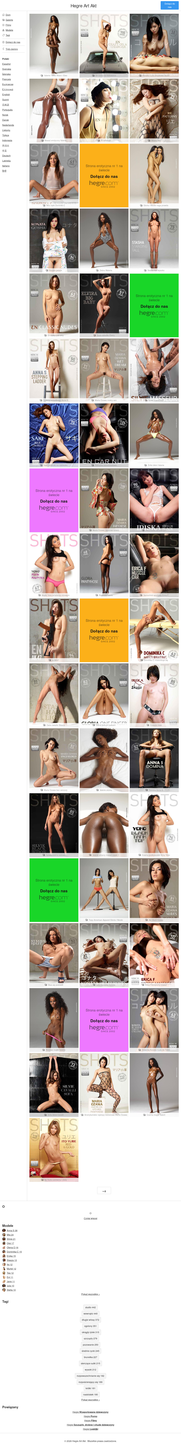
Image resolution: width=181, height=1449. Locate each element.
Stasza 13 (12, 1260)
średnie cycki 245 (90, 1350)
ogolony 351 (90, 1326)
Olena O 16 (12, 1247)
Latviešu (6, 160)
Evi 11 (10, 1277)
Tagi (8, 35)
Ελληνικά (7, 89)
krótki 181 (90, 1388)
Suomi (5, 99)
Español (6, 64)
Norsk (5, 114)
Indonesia (7, 140)
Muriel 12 (11, 1268)
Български (7, 84)
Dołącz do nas (170, 5)
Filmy (8, 25)
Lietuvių (6, 130)
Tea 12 (10, 1273)
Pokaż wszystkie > (90, 1294)
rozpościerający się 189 (90, 1382)
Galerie (9, 20)
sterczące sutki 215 (90, 1363)
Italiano (6, 165)
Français (6, 79)
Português (7, 109)
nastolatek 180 (90, 1394)
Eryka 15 (11, 1256)
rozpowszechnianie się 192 (90, 1375)
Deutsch (6, 155)
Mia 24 (10, 1234)
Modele (9, 30)
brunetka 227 (90, 1357)
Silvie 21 (11, 1239)
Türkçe (5, 135)
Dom (8, 14)
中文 (4, 150)
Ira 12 (9, 1264)
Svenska (6, 69)
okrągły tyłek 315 (90, 1332)
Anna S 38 (12, 1230)
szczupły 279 (90, 1338)
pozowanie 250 (90, 1344)
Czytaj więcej (90, 1218)
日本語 (5, 104)
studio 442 (90, 1307)
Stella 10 (11, 1290)
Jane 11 (11, 1281)
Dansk (5, 120)
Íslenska (6, 74)
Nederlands (8, 125)
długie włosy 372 (90, 1319)
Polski (5, 58)
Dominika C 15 (14, 1251)
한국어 (5, 145)
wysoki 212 (90, 1369)
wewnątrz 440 (91, 1313)
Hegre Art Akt (84, 5)
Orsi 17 (10, 1243)
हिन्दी (4, 170)
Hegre (90, 1412)
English (6, 94)
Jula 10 (10, 1285)
